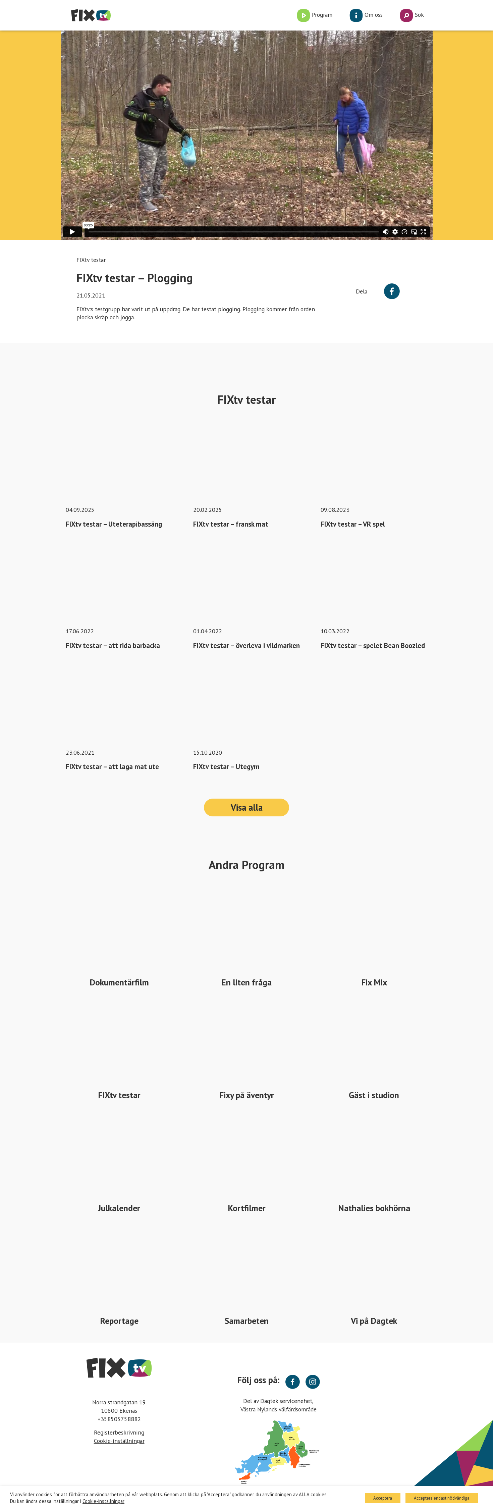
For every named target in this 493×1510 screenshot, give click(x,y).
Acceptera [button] (382, 1498)
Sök (418, 14)
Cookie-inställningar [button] (119, 1441)
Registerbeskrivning (119, 1432)
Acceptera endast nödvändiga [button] (442, 1498)
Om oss (373, 14)
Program (321, 14)
